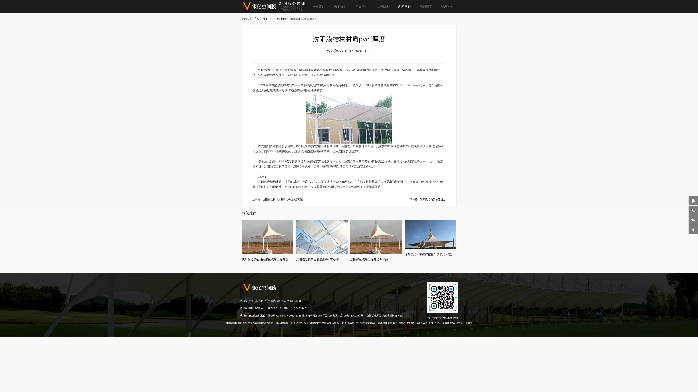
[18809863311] (693, 210)
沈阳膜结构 (335, 51)
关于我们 (340, 6)
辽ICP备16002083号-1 (353, 315)
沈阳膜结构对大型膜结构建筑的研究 (283, 199)
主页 (257, 18)
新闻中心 (404, 6)
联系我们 (447, 6)
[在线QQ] (693, 200)
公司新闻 (281, 18)
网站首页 (318, 6)
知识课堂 (426, 6)
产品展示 (361, 6)
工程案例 (383, 6)
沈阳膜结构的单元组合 (433, 199)
